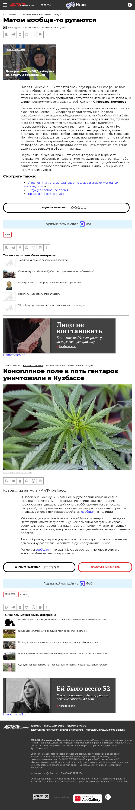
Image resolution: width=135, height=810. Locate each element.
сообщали (43, 549)
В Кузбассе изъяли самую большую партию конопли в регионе (53, 631)
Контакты (36, 726)
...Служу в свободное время (48, 190)
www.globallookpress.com (17, 472)
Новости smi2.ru (15, 355)
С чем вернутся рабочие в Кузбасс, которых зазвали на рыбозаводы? (56, 271)
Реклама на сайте (54, 726)
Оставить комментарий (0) (105, 567)
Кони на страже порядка (46, 193)
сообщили (89, 511)
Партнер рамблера (61, 797)
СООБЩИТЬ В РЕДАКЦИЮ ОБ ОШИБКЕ (105, 730)
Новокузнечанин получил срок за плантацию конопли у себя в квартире (58, 642)
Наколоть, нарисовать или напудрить (39, 294)
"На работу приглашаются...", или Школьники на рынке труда (51, 305)
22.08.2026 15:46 (11, 365)
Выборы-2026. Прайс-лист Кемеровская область (57, 730)
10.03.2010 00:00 (11, 14)
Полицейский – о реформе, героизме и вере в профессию (49, 282)
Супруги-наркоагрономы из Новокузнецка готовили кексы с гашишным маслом (62, 664)
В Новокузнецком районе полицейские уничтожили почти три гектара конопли (62, 653)
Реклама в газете (76, 726)
